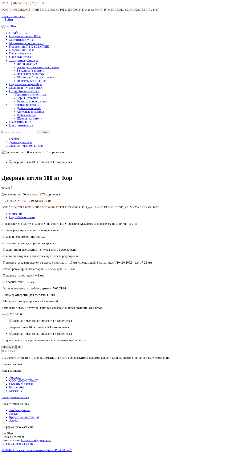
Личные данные (19, 410)
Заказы (13, 413)
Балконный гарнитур (30, 70)
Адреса (13, 420)
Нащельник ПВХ (20, 122)
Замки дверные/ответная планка (38, 67)
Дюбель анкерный (29, 108)
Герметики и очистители (28, 94)
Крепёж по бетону (24, 104)
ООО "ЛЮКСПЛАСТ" (24, 380)
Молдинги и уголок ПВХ (26, 87)
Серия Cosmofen (27, 98)
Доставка (15, 377)
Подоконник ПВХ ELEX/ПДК (29, 46)
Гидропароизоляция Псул (25, 84)
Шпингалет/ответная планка (35, 77)
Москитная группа (21, 39)
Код (4, 314)
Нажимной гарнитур (30, 74)
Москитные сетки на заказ (26, 43)
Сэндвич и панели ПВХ (25, 36)
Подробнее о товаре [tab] (22, 217)
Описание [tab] (15, 213)
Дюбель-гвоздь (26, 115)
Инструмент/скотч (21, 125)
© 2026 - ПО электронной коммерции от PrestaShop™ (37, 450)
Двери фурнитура (23, 60)
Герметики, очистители (32, 101)
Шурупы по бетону (29, 118)
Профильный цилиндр (31, 80)
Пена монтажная (20, 53)
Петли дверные (27, 63)
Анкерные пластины (30, 111)
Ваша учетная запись (15, 397)
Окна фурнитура (20, 56)
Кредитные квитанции (24, 417)
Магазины (15, 390)
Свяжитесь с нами (13, 16)
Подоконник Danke (21, 50)
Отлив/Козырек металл (24, 91)
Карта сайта (17, 387)
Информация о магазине (17, 443)
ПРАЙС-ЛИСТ (19, 32)
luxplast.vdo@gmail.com (36, 440)
